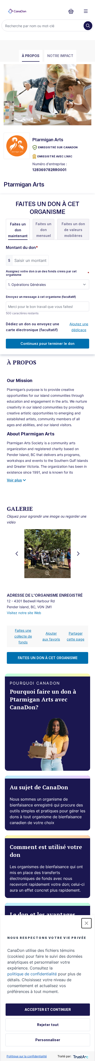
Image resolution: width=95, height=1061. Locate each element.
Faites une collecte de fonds (23, 636)
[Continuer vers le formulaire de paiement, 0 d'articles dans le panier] (72, 11)
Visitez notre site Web (24, 613)
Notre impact (60, 56)
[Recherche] (88, 25)
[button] (86, 923)
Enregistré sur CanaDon (57, 147)
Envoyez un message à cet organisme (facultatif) (41, 297)
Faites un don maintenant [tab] (18, 230)
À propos (30, 56)
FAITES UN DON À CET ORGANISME (47, 658)
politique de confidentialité (32, 973)
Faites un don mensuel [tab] (43, 230)
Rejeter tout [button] (48, 1025)
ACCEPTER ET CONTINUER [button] (48, 1009)
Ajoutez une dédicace (78, 327)
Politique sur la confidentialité (27, 1056)
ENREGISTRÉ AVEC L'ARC (54, 156)
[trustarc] (80, 1056)
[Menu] (85, 11)
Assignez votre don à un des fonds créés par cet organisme (47, 273)
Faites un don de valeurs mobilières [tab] (73, 230)
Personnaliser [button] (47, 1040)
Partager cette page (75, 636)
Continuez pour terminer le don (47, 343)
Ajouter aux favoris (51, 636)
